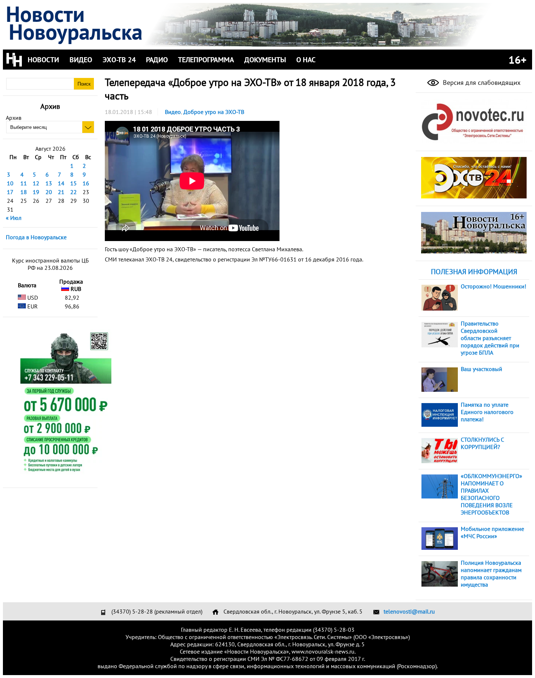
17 (10, 192)
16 (86, 183)
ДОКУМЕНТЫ (265, 59)
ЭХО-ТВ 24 (119, 59)
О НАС (306, 59)
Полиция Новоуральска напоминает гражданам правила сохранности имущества (491, 573)
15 (73, 183)
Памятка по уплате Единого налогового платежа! (487, 412)
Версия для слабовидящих (480, 82)
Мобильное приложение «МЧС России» (492, 532)
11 (23, 183)
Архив (13, 117)
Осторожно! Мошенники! (493, 286)
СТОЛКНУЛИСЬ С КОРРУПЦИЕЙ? (482, 443)
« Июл (13, 217)
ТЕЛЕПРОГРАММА (206, 59)
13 (48, 183)
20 (48, 192)
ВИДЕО (81, 59)
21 (61, 192)
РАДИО (157, 59)
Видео (173, 111)
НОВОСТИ (43, 59)
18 (23, 192)
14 (61, 183)
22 (73, 192)
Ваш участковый (481, 368)
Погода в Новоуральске (36, 237)
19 (36, 192)
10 (10, 183)
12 (36, 183)
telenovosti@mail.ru (409, 611)
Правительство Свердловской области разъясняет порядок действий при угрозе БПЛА (490, 338)
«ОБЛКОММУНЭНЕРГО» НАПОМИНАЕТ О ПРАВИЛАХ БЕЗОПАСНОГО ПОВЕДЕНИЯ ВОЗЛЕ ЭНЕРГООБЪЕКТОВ (491, 494)
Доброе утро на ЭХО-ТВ (213, 111)
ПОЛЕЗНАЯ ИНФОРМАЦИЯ (474, 271)
